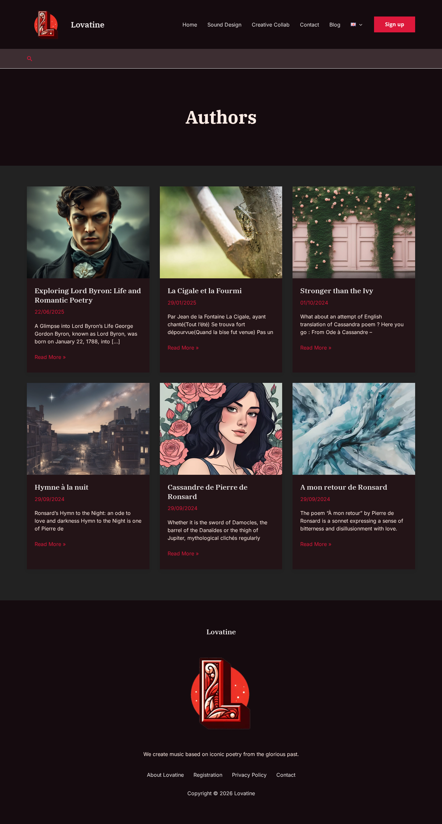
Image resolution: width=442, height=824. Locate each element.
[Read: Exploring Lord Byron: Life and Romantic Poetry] (88, 231)
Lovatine (88, 24)
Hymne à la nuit (61, 487)
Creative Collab (271, 24)
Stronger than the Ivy (336, 290)
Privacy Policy (249, 775)
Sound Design (224, 24)
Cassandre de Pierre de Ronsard (208, 491)
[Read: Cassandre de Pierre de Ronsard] (221, 428)
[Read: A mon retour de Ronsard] (354, 428)
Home (189, 24)
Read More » (50, 356)
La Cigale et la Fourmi (205, 290)
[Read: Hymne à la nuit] (88, 428)
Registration (207, 775)
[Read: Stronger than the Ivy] (354, 231)
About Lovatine (165, 775)
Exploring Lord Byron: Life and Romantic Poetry (88, 295)
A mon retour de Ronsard (343, 487)
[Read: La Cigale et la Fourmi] (221, 231)
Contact (309, 24)
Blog (334, 24)
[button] (359, 24)
